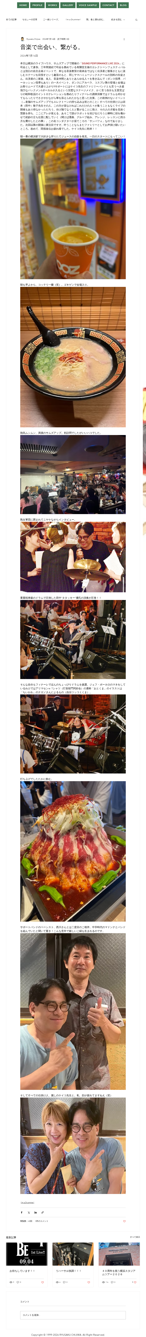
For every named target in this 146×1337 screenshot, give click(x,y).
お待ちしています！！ (22, 1271)
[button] (136, 20)
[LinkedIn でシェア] (35, 1212)
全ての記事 (11, 19)
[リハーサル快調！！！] (73, 1254)
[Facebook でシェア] (21, 1212)
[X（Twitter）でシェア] (28, 1212)
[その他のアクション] (124, 39)
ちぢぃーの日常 (29, 19)
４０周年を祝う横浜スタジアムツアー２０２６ (118, 1273)
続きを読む (116, 19)
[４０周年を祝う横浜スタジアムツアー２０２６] (119, 1254)
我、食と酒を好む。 (96, 19)
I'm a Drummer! (73, 19)
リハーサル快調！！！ (69, 1271)
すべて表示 (135, 1237)
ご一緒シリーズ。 (51, 19)
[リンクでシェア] (42, 1212)
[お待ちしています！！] (26, 1254)
